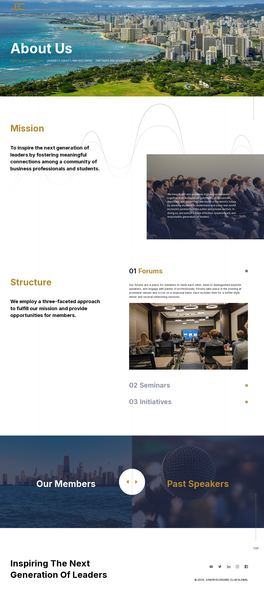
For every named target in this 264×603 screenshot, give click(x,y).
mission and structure (26, 60)
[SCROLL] (254, 91)
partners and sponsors (113, 60)
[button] (114, 6)
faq (163, 60)
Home (98, 6)
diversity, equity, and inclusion (69, 60)
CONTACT (204, 6)
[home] (17, 6)
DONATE (221, 6)
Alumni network (145, 60)
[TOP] (256, 522)
